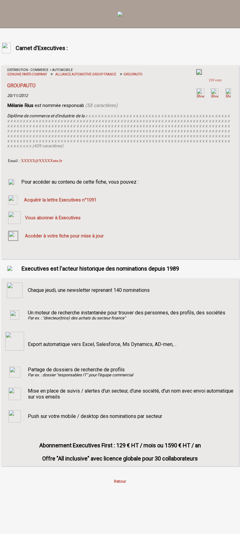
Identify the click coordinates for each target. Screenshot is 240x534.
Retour (120, 481)
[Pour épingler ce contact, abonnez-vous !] (228, 96)
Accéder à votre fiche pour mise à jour (64, 236)
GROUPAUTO (132, 74)
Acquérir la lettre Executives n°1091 (60, 200)
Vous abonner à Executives (53, 218)
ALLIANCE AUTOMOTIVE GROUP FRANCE (85, 74)
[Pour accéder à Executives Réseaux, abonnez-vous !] (200, 96)
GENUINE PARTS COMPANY (27, 74)
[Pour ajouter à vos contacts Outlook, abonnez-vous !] (214, 96)
